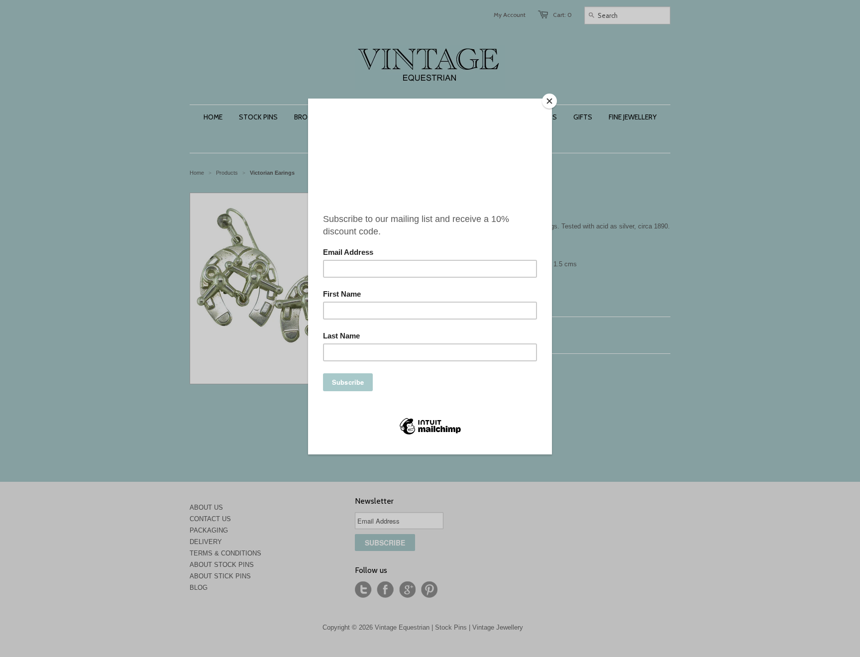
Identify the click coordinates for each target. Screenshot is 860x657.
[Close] (549, 101)
